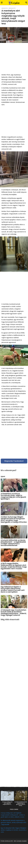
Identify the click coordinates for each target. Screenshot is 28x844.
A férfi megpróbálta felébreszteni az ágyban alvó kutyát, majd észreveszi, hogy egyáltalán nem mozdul (14, 566)
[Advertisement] (14, 59)
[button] (2, 2)
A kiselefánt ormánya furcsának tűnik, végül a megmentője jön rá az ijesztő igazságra (13, 496)
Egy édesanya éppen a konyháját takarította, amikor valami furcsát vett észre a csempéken (13, 589)
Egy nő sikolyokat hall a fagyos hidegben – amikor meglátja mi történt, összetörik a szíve (14, 830)
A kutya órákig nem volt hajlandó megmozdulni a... (7, 803)
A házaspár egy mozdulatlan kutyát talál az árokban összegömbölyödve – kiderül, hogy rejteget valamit (14, 612)
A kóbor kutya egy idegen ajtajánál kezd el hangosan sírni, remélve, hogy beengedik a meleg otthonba (14, 519)
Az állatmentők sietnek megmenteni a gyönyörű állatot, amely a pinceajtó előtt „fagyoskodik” (13, 822)
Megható (12, 8)
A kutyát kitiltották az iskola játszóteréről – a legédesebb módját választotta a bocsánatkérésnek (13, 543)
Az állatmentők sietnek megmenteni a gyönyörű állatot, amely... (21, 803)
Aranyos (4, 8)
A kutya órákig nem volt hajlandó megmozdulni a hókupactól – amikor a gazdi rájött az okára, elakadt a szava (13, 815)
